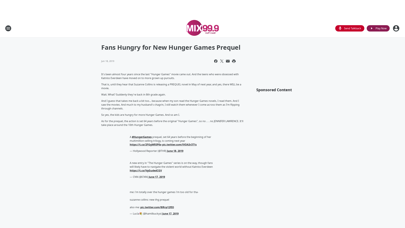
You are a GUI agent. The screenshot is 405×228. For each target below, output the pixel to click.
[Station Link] (202, 28)
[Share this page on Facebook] (216, 61)
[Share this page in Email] (228, 61)
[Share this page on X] (222, 61)
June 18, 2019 (175, 151)
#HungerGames (142, 137)
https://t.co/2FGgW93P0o (146, 144)
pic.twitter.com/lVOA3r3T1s (179, 144)
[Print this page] (234, 61)
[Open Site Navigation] (8, 28)
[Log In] (396, 28)
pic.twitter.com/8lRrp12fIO (157, 207)
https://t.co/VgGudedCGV (146, 170)
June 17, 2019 (157, 177)
